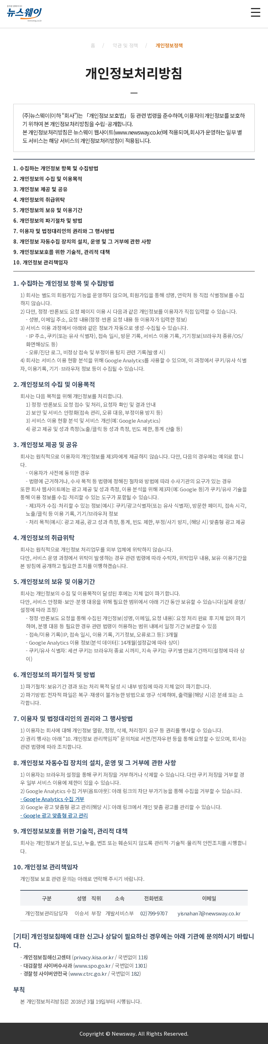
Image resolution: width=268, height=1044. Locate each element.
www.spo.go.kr (92, 965)
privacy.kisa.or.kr (94, 957)
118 (142, 957)
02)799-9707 (154, 913)
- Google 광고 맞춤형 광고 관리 (54, 815)
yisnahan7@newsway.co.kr (209, 913)
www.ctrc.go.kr (88, 973)
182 (135, 973)
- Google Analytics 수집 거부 (52, 799)
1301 (140, 965)
